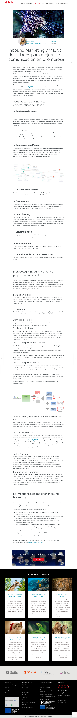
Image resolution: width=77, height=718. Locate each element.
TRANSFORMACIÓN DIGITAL (26, 3)
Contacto (60, 698)
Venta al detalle (26, 700)
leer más (15, 583)
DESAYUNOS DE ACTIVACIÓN (49, 7)
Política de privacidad (64, 695)
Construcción (26, 690)
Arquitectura (25, 687)
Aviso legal (61, 693)
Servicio (24, 697)
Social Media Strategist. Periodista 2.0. (36, 43)
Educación (25, 704)
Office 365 (7, 690)
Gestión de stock (44, 699)
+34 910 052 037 (62, 702)
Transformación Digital (11, 685)
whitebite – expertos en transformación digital (39, 716)
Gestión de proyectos (46, 694)
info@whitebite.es (62, 700)
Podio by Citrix (29, 87)
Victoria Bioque (30, 41)
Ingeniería (25, 685)
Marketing (53, 41)
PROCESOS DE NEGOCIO (61, 3)
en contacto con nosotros (35, 542)
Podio (6, 692)
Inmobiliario (25, 692)
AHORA (38, 559)
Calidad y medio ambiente (47, 696)
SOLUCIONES (36, 3)
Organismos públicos (28, 707)
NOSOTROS (36, 7)
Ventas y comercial (45, 687)
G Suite (7, 687)
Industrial (24, 695)
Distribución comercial (28, 702)
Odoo (6, 695)
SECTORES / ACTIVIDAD (47, 3)
